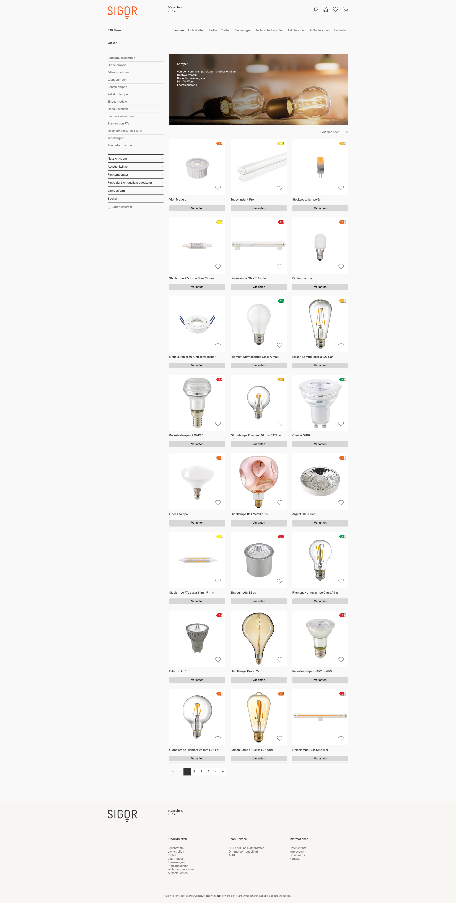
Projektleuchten (178, 866)
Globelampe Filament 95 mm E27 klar (194, 750)
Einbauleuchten (118, 109)
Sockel (112, 198)
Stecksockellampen (121, 116)
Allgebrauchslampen (121, 57)
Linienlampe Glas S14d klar (310, 750)
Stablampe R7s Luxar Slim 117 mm (191, 592)
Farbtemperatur (118, 174)
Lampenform (116, 190)
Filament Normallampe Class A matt (255, 357)
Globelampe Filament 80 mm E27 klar (256, 435)
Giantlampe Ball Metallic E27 (249, 514)
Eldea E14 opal (178, 514)
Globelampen (117, 65)
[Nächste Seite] (215, 771)
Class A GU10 (301, 435)
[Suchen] (315, 9)
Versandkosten (218, 896)
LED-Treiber (175, 858)
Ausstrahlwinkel (118, 166)
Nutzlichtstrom (117, 158)
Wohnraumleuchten (181, 869)
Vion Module (177, 199)
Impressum (297, 851)
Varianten (197, 208)
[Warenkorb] (345, 9)
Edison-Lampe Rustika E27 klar (312, 357)
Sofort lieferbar (122, 207)
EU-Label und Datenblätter (246, 848)
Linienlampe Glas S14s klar (248, 278)
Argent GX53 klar (303, 514)
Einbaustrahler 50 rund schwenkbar (192, 357)
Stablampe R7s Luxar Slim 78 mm (191, 278)
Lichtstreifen (176, 851)
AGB (232, 855)
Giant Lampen (117, 79)
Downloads (297, 855)
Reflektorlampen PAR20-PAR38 (312, 671)
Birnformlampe (302, 278)
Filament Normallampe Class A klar (315, 592)
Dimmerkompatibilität (243, 851)
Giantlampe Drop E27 (245, 671)
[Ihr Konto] (325, 9)
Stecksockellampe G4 (307, 199)
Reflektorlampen (118, 94)
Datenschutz (298, 848)
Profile (172, 855)
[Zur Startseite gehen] (138, 12)
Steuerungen (176, 862)
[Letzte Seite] (222, 771)
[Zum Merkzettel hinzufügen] (218, 187)
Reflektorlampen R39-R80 (186, 435)
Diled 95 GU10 (178, 671)
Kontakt (295, 858)
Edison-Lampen (118, 72)
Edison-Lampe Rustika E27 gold (252, 750)
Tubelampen (116, 138)
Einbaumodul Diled (243, 592)
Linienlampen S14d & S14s (125, 131)
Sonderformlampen (120, 145)
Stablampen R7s (118, 123)
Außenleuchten (178, 873)
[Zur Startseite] (138, 816)
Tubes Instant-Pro (242, 199)
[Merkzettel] (335, 9)
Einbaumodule (117, 101)
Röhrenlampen (117, 87)
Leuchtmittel (176, 848)
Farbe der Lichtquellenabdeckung (130, 182)
